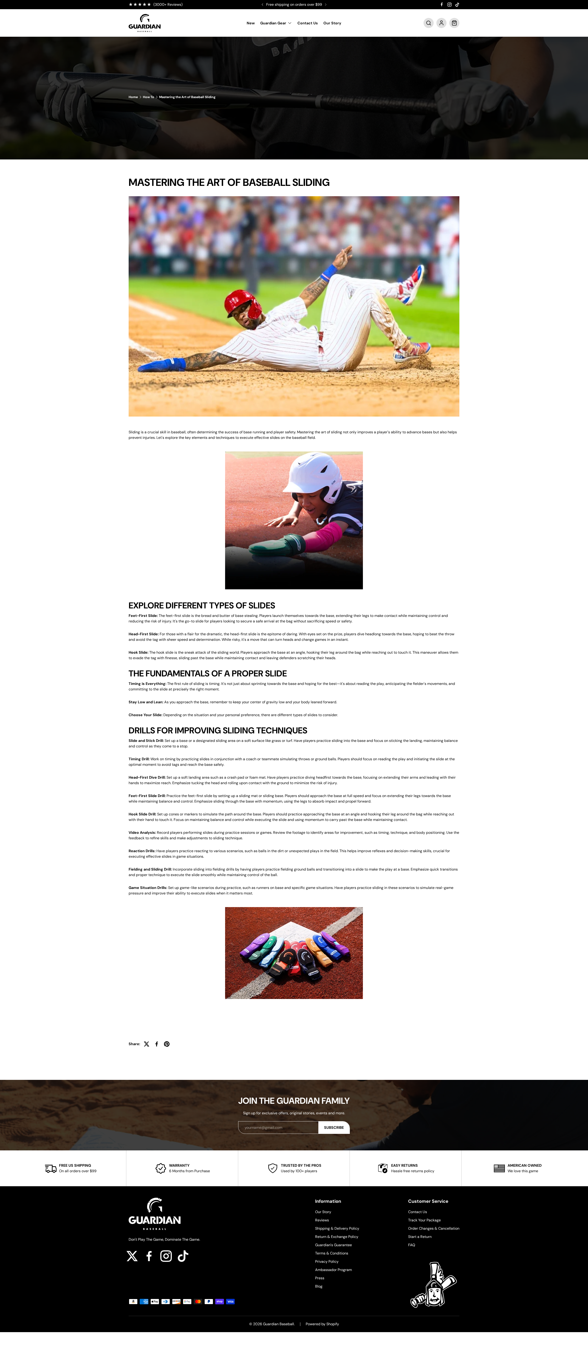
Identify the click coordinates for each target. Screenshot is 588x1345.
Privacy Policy (327, 1261)
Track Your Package (424, 1220)
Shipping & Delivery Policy (337, 1228)
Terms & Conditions (331, 1253)
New (251, 23)
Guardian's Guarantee (333, 1245)
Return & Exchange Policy (336, 1236)
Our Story (332, 23)
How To (148, 97)
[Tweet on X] (146, 1044)
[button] (429, 23)
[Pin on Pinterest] (167, 1044)
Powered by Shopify (322, 1324)
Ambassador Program (333, 1269)
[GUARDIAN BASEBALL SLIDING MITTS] (294, 906)
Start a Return (420, 1236)
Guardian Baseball (278, 1324)
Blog (318, 1286)
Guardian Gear (273, 23)
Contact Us (307, 23)
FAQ (411, 1245)
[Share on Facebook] (157, 1044)
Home (133, 97)
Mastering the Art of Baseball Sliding (187, 97)
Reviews (322, 1220)
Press (319, 1278)
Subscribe (334, 1127)
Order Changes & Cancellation (433, 1228)
